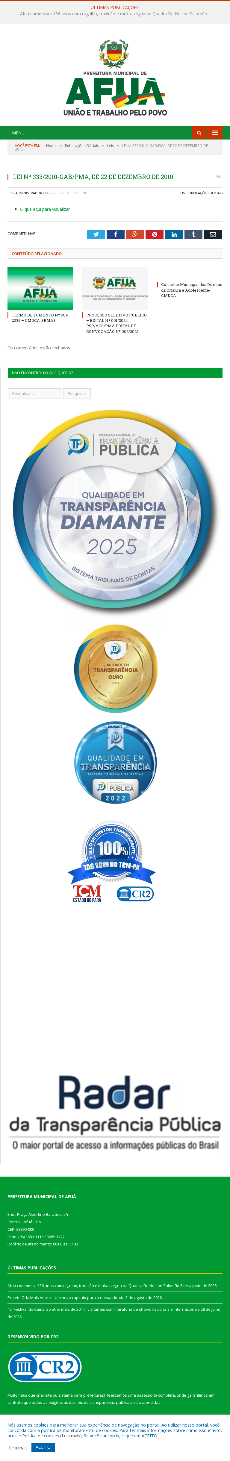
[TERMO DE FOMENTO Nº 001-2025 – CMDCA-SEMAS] (40, 288)
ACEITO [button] (43, 1447)
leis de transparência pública (103, 1402)
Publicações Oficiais (205, 193)
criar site (44, 1395)
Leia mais (71, 1435)
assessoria (147, 1395)
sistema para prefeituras (81, 1395)
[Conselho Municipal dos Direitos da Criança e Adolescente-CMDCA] (190, 273)
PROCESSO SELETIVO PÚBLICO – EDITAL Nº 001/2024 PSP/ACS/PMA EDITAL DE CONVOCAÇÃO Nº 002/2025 (116, 323)
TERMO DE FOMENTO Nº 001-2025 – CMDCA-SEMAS (40, 317)
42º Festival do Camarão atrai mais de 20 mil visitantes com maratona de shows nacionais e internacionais (103, 1309)
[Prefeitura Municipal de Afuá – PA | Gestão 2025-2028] (115, 76)
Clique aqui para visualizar (45, 209)
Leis (181, 193)
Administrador (28, 193)
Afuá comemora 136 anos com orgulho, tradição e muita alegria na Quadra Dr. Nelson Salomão (93, 1285)
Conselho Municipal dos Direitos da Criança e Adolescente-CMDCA (191, 290)
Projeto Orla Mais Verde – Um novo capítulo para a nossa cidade (114, 13)
